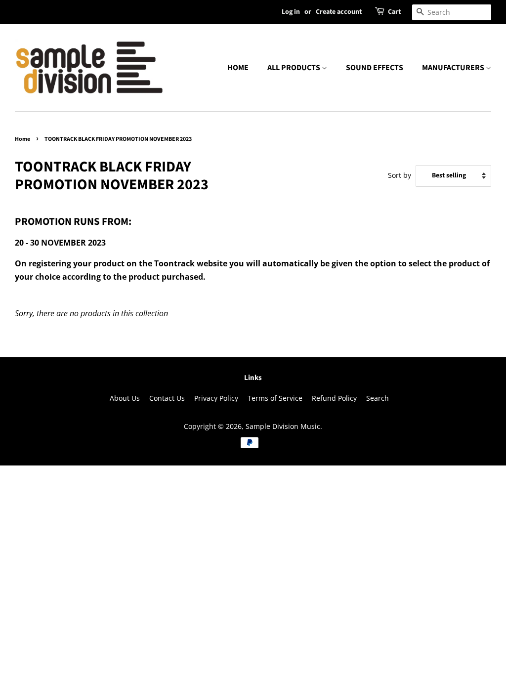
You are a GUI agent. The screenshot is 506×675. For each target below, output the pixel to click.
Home (22, 139)
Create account (339, 12)
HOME (238, 67)
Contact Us (167, 398)
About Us (125, 398)
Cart (394, 12)
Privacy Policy (216, 398)
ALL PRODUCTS (294, 67)
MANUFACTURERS (454, 67)
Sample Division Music (283, 426)
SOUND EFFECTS (374, 67)
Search (377, 398)
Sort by (399, 175)
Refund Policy (334, 398)
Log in (291, 12)
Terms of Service (275, 398)
